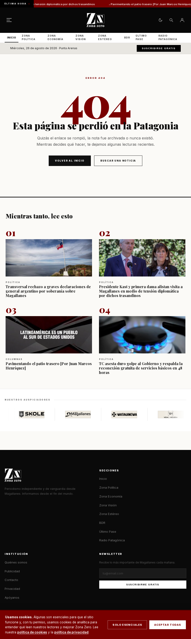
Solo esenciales (127, 624)
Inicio (11, 37)
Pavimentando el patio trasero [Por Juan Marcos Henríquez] (132, 4)
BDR (127, 37)
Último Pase (141, 37)
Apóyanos (12, 597)
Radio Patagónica (167, 37)
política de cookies (32, 632)
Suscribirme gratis (142, 584)
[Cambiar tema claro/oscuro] (160, 20)
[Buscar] (171, 20)
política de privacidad (71, 632)
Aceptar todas (167, 624)
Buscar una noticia (118, 160)
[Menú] (9, 20)
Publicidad (12, 571)
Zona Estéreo (105, 37)
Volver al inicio (70, 160)
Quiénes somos (16, 562)
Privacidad (12, 589)
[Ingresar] (182, 20)
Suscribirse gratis (159, 48)
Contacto (11, 580)
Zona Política (28, 37)
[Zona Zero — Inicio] (95, 20)
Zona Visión (80, 37)
